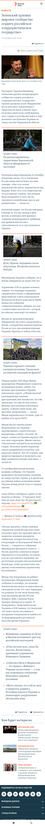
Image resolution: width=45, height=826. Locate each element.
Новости (6, 11)
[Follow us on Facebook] (15, 794)
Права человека (25, 765)
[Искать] (31, 823)
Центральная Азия (26, 727)
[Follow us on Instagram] (9, 794)
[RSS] (38, 794)
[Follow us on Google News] (32, 794)
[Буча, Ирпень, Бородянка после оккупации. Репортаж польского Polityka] (22, 246)
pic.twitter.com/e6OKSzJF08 (15, 510)
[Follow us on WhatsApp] (27, 794)
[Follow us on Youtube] (4, 794)
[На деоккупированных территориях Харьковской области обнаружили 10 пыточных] (22, 140)
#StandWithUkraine (11, 507)
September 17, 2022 (11, 519)
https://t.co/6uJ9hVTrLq (22, 503)
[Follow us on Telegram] (21, 794)
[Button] (38, 43)
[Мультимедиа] (14, 823)
